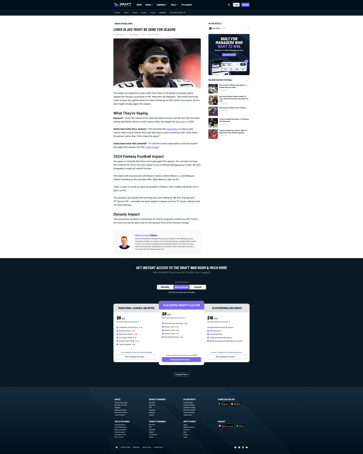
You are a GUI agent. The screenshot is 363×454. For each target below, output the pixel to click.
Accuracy (186, 430)
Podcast (152, 12)
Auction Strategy (188, 412)
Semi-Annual (181, 287)
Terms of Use (146, 447)
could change (152, 147)
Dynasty (135, 12)
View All (247, 80)
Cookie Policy (158, 447)
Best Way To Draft (121, 405)
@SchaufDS (133, 34)
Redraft (126, 12)
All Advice (117, 12)
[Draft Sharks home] (122, 5)
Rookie (151, 432)
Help (184, 432)
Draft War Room (120, 425)
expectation (172, 129)
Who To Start (119, 437)
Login (236, 5)
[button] (141, 327)
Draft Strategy (188, 403)
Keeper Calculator (120, 430)
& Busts (124, 410)
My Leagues (187, 5)
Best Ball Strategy (189, 410)
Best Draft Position (121, 412)
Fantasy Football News (123, 24)
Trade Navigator (120, 432)
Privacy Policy (125, 447)
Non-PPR (152, 403)
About (185, 425)
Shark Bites (162, 12)
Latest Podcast (120, 415)
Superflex (152, 410)
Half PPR (152, 405)
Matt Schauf (120, 34)
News (139, 5)
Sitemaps (136, 447)
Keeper (151, 437)
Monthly (165, 287)
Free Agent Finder (120, 434)
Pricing (185, 434)
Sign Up (245, 5)
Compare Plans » (181, 374)
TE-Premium (153, 434)
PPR (150, 407)
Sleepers (117, 407)
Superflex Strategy (189, 407)
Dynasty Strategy (189, 405)
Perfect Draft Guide (121, 403)
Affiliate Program (189, 427)
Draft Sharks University (176, 12)
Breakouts (118, 410)
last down (181, 121)
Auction (151, 415)
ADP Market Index (120, 427)
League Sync (187, 415)
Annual (197, 287)
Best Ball (143, 12)
